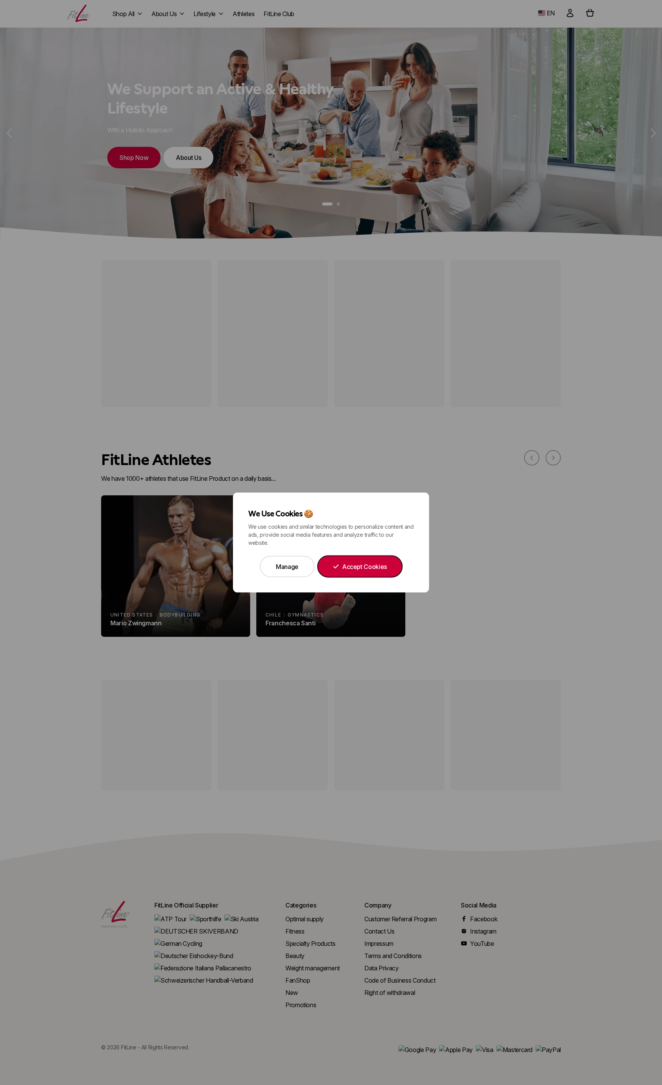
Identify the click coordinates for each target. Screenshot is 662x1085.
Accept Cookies (364, 566)
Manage (287, 566)
